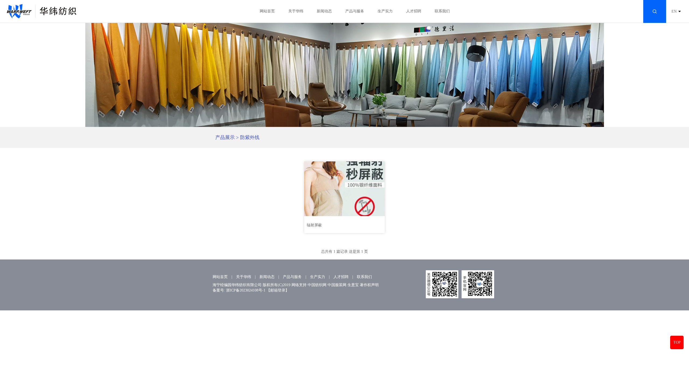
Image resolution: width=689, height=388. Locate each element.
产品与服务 (354, 11)
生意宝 (353, 285)
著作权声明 (369, 285)
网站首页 (267, 11)
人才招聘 (413, 11)
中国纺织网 (317, 285)
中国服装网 (337, 285)
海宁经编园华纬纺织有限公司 (237, 285)
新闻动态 (324, 11)
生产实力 (385, 11)
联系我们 (442, 11)
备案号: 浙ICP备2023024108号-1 (239, 290)
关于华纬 (295, 11)
